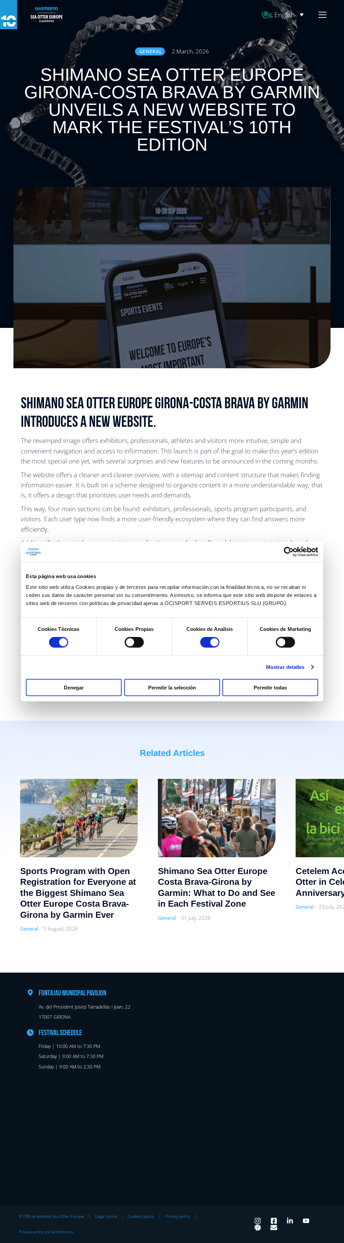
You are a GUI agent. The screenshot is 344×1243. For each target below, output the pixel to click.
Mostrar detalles (285, 667)
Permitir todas (270, 687)
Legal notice (106, 1216)
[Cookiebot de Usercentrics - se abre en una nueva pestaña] (288, 552)
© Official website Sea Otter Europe (51, 1216)
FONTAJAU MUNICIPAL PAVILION (72, 993)
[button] (289, 15)
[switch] (134, 642)
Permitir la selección (172, 687)
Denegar (74, 687)
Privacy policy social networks (46, 1232)
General (29, 928)
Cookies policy (141, 1216)
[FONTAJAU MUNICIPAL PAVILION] (30, 992)
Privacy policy (177, 1216)
